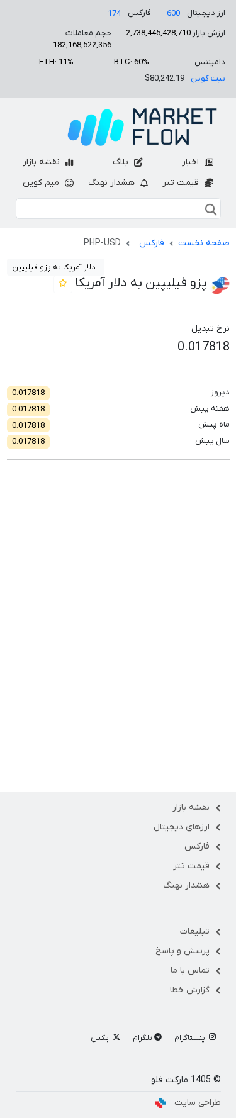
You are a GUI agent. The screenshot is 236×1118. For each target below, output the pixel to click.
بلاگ (122, 162)
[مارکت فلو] (142, 127)
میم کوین (42, 183)
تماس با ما (190, 970)
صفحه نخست (204, 243)
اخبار (191, 162)
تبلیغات (195, 931)
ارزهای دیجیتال (182, 827)
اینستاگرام (191, 1038)
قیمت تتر (181, 183)
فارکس (151, 243)
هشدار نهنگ (112, 183)
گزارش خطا (190, 990)
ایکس (102, 1038)
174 (114, 13)
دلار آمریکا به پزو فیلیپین (53, 267)
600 (173, 13)
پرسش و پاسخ (182, 951)
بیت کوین (208, 78)
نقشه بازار (42, 162)
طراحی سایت (197, 1103)
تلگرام (143, 1038)
